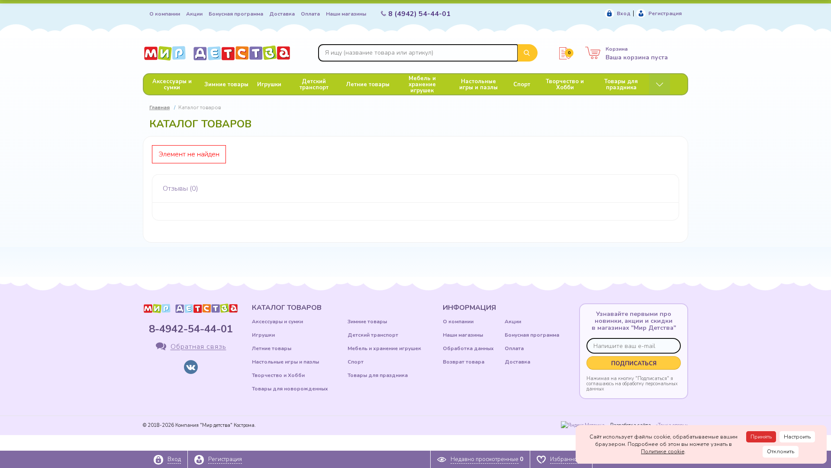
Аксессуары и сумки (172, 84)
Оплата (310, 13)
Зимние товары (226, 84)
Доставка (282, 13)
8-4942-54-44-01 (191, 329)
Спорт (521, 84)
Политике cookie (662, 451)
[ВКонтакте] (191, 367)
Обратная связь (198, 347)
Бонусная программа (236, 13)
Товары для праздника (621, 84)
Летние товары (368, 84)
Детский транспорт (314, 84)
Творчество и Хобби (565, 84)
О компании (164, 13)
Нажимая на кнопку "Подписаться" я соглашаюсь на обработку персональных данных (632, 383)
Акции (194, 13)
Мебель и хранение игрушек (422, 84)
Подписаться (634, 363)
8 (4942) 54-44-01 (419, 13)
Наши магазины (346, 13)
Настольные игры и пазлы (478, 84)
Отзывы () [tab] (180, 188)
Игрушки (269, 84)
